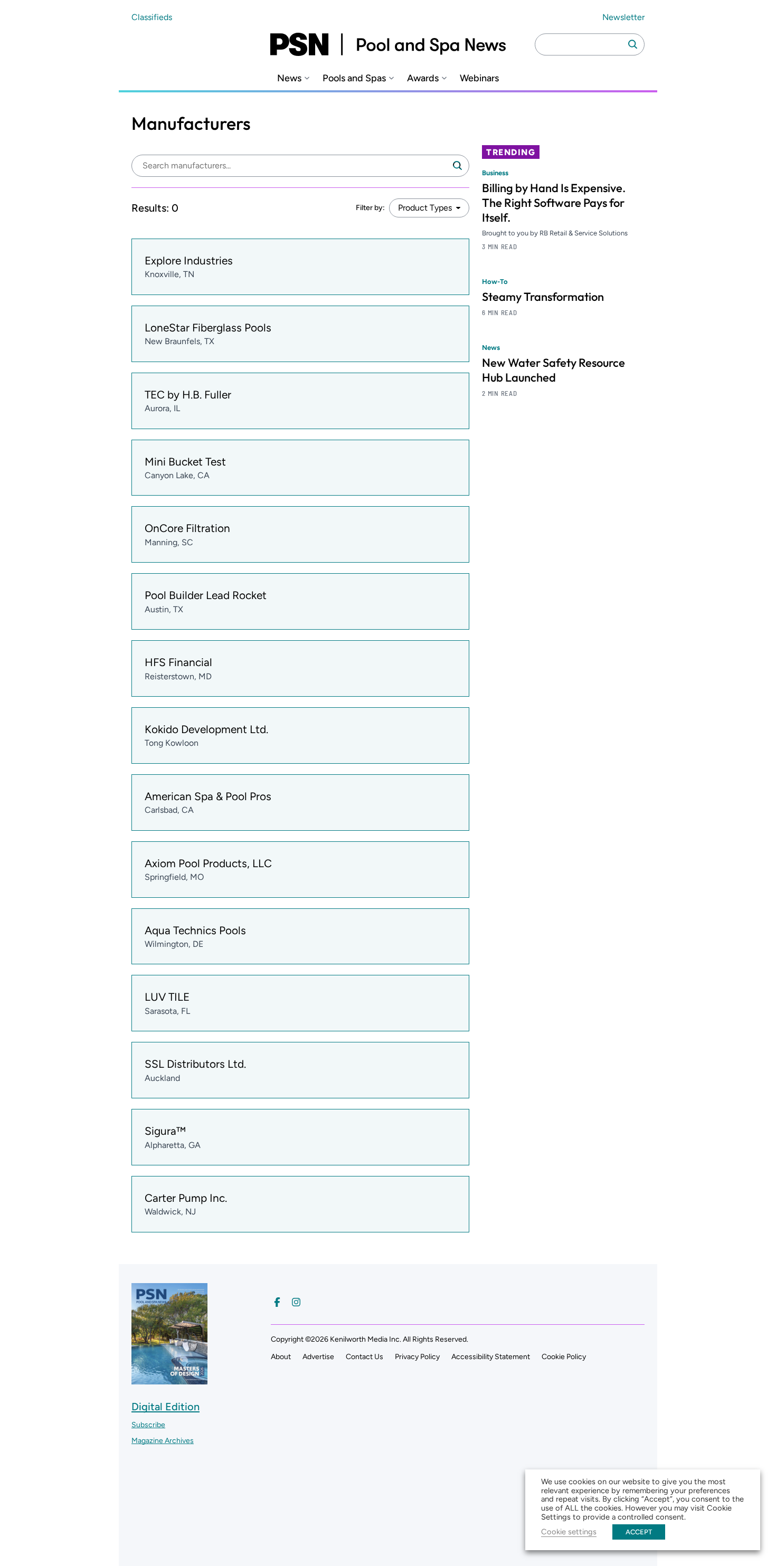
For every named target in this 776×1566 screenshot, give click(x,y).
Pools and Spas (354, 78)
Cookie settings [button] (569, 1531)
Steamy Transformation (543, 296)
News (289, 78)
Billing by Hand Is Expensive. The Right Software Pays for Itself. (554, 203)
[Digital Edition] (169, 1379)
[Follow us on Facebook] (277, 1302)
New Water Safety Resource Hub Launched (553, 370)
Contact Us (364, 1356)
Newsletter (623, 17)
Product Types (425, 208)
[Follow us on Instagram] (296, 1302)
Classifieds (151, 17)
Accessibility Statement (490, 1356)
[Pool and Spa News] (388, 44)
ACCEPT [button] (639, 1532)
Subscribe (148, 1424)
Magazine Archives (162, 1440)
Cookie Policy (564, 1356)
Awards (423, 78)
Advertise (318, 1356)
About (281, 1356)
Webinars (479, 78)
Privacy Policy (417, 1356)
